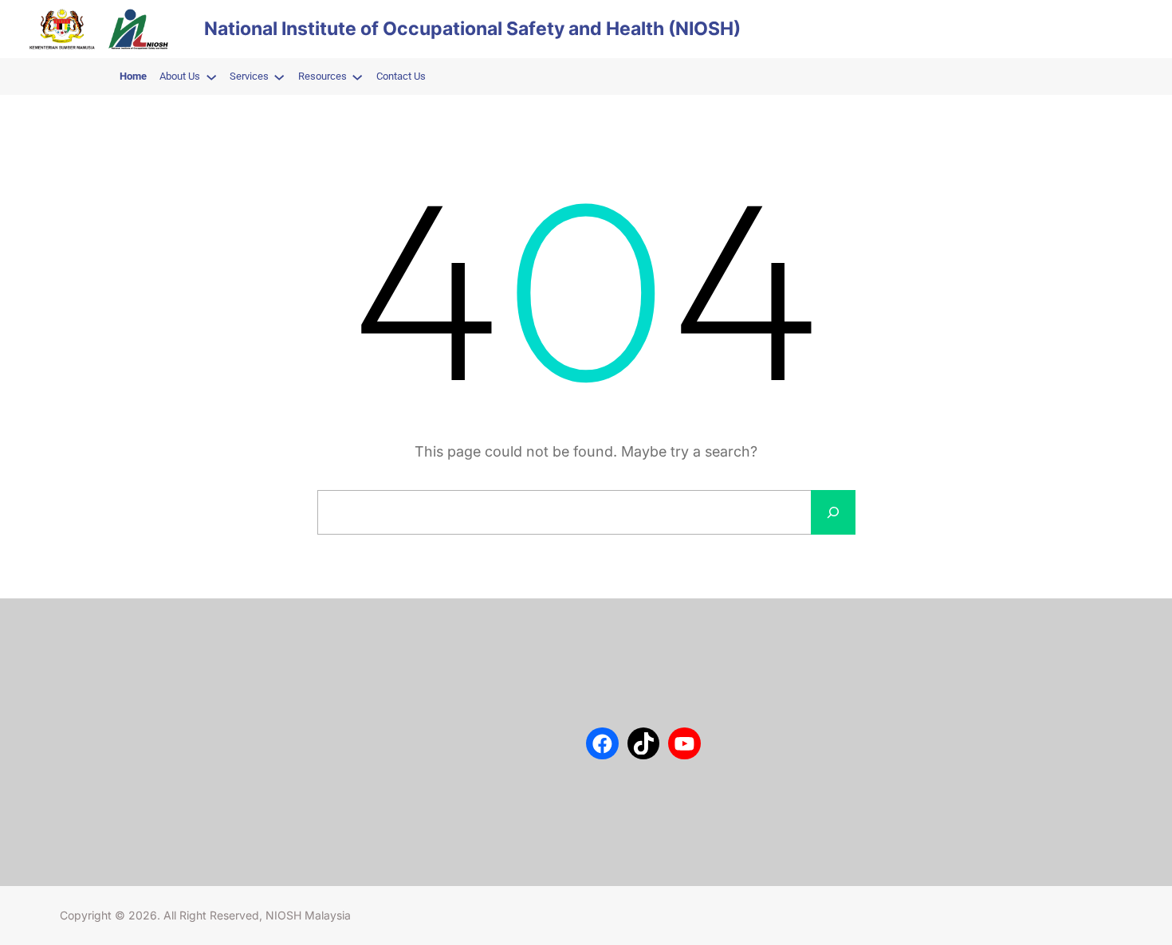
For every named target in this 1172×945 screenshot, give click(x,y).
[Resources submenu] (357, 76)
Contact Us (87, 678)
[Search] (833, 512)
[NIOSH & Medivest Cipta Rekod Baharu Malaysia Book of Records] (353, 805)
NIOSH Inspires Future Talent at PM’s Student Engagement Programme (472, 696)
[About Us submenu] (211, 76)
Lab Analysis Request (112, 725)
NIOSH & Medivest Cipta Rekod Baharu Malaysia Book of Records (471, 804)
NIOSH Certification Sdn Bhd (130, 749)
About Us (83, 654)
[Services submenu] (279, 76)
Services (81, 702)
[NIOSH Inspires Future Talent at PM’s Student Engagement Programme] (353, 697)
